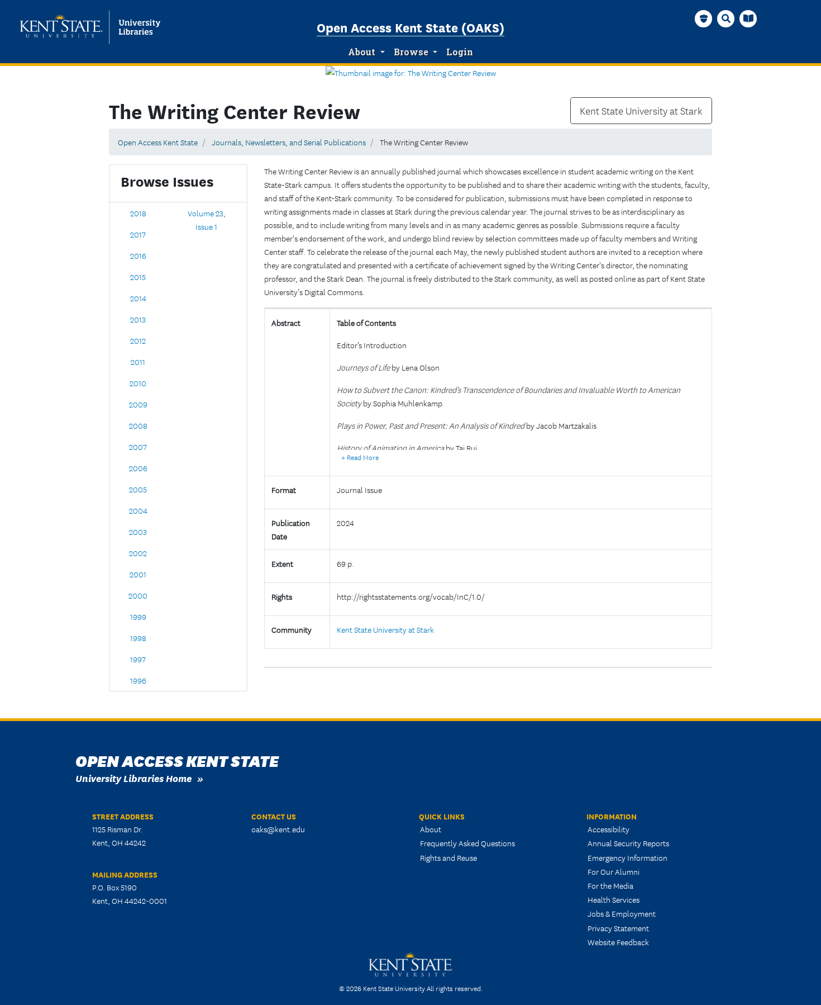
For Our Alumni (613, 871)
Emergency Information (627, 857)
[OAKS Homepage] (704, 18)
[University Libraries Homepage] (748, 18)
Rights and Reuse (448, 857)
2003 (138, 531)
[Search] (726, 18)
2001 (138, 574)
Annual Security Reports (628, 843)
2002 (138, 553)
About (361, 52)
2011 (138, 361)
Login (459, 52)
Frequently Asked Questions (467, 843)
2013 (138, 319)
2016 (138, 255)
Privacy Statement (618, 928)
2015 (138, 277)
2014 (138, 298)
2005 (138, 489)
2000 (137, 595)
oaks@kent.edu (278, 829)
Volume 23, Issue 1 (207, 220)
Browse (411, 52)
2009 (138, 404)
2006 (138, 468)
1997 (138, 659)
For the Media (610, 885)
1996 (138, 680)
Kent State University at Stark (641, 110)
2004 (138, 510)
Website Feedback (618, 942)
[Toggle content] (360, 456)
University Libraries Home (133, 778)
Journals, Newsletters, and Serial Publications (289, 142)
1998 (138, 638)
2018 (138, 213)
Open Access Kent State (158, 142)
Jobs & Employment (622, 913)
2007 (138, 446)
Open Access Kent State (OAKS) (410, 27)
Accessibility (608, 829)
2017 (138, 234)
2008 (138, 425)
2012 (138, 340)
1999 (138, 616)
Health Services (613, 899)
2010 (138, 383)
